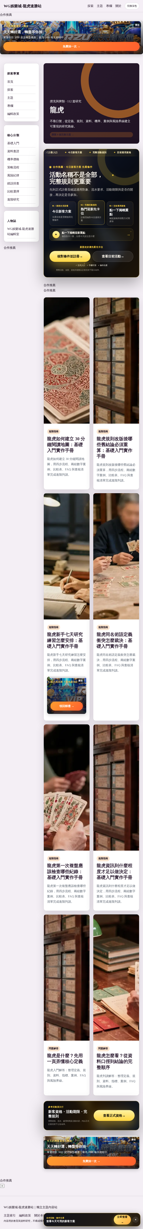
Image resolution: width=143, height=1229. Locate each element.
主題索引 (10, 1215)
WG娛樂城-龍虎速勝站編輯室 (20, 231)
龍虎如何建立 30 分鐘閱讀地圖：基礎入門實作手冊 (66, 444)
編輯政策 (13, 113)
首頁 (10, 81)
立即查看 (122, 1219)
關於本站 (40, 1215)
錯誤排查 (13, 183)
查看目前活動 (113, 256)
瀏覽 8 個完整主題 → (63, 134)
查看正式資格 (114, 1115)
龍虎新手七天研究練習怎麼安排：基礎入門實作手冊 (65, 640)
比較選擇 (13, 191)
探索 (90, 5)
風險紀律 (13, 175)
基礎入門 (13, 143)
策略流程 (13, 167)
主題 (100, 5)
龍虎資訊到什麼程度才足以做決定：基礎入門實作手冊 (114, 871)
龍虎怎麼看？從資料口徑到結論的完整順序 (114, 1061)
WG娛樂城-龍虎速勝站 (23, 6)
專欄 (109, 5)
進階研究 (13, 199)
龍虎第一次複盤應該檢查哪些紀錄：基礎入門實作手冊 (65, 871)
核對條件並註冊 (70, 256)
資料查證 (13, 151)
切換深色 (132, 5)
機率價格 (13, 159)
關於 (118, 5)
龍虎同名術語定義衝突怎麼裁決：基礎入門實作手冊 (114, 640)
